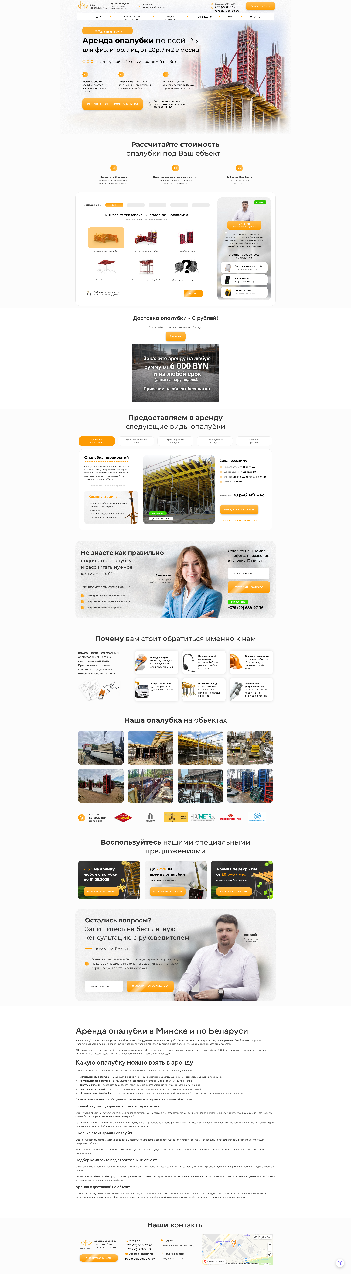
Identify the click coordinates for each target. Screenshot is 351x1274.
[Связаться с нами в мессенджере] (340, 1263)
